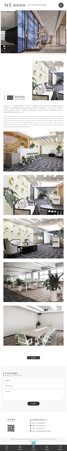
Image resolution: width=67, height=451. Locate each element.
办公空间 (59, 54)
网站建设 (31, 441)
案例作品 (53, 54)
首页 (48, 54)
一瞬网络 (36, 441)
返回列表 (33, 357)
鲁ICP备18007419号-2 (52, 439)
